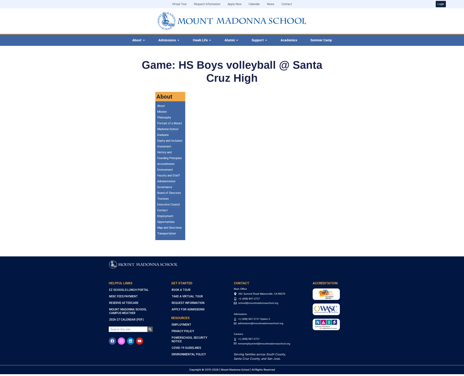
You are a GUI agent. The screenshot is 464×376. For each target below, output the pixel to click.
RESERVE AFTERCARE (123, 303)
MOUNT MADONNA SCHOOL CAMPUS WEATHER (128, 311)
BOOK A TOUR (181, 290)
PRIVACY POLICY (183, 331)
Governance (164, 187)
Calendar (254, 4)
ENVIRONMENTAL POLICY (189, 354)
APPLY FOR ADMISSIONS (188, 309)
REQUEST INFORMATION (188, 303)
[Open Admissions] (178, 40)
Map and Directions (169, 227)
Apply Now (234, 4)
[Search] (150, 329)
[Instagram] (121, 341)
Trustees (163, 198)
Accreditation (166, 164)
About (161, 106)
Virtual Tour (179, 4)
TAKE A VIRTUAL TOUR (187, 296)
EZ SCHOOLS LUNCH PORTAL (129, 290)
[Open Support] (266, 40)
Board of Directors (169, 193)
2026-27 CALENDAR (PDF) (126, 319)
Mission (162, 111)
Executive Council (168, 204)
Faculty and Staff (168, 175)
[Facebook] (112, 341)
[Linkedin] (130, 341)
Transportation (166, 233)
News (270, 4)
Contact (286, 4)
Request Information (207, 4)
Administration (166, 181)
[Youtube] (139, 341)
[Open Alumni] (237, 40)
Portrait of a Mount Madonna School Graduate (169, 129)
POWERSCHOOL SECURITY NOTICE (189, 339)
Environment (165, 169)
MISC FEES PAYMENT (123, 296)
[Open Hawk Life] (210, 40)
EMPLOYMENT (181, 324)
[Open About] (143, 40)
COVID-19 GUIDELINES (186, 348)
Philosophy (164, 117)
